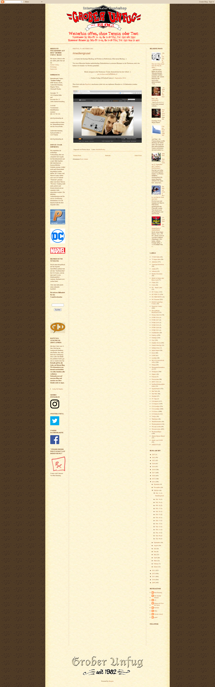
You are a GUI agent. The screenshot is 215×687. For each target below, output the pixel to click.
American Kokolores (158, 264)
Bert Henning (158, 592)
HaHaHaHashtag (100, 149)
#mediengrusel (81, 53)
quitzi (155, 617)
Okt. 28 (158, 505)
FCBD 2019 (155, 325)
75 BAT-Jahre (156, 257)
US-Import (155, 404)
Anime (154, 269)
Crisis (153, 285)
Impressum (53, 69)
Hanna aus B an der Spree (158, 604)
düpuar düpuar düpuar (158, 436)
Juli (155, 548)
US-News (155, 411)
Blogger (111, 681)
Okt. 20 (158, 517)
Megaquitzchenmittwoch (158, 368)
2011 (153, 576)
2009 (153, 582)
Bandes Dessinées (157, 274)
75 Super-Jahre (156, 259)
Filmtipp (154, 338)
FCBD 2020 (155, 327)
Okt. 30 (158, 499)
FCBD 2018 (155, 322)
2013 (153, 570)
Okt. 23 (158, 514)
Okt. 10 (158, 533)
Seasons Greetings (163, 112)
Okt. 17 (158, 520)
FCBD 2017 (155, 320)
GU (155, 600)
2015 (153, 479)
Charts (154, 282)
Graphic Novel (156, 343)
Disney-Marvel (156, 315)
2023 (153, 454)
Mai (155, 554)
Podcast (154, 377)
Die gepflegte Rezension (156, 311)
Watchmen (155, 419)
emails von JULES (157, 440)
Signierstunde (156, 388)
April (155, 558)
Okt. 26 (158, 511)
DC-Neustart (155, 299)
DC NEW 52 (155, 294)
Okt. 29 (158, 502)
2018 (153, 469)
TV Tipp (154, 399)
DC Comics (155, 292)
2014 (153, 482)
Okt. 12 (158, 527)
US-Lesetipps (156, 409)
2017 (153, 473)
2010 (153, 580)
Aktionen (154, 262)
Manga (154, 365)
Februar (156, 564)
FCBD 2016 (155, 317)
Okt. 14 (158, 524)
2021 (153, 460)
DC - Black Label (157, 287)
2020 (153, 463)
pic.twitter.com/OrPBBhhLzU (107, 74)
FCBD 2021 (155, 330)
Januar (156, 567)
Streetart (154, 396)
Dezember (157, 484)
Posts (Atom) (84, 159)
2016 (153, 475)
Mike (155, 611)
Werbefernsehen (156, 421)
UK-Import (155, 401)
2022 (153, 457)
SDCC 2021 (155, 382)
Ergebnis (88, 84)
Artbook (154, 271)
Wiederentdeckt (156, 424)
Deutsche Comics (157, 306)
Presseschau (155, 379)
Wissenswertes (156, 429)
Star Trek (154, 391)
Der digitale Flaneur (157, 596)
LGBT (154, 355)
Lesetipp (154, 358)
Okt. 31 (158, 493)
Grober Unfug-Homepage (54, 66)
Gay (153, 340)
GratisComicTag (156, 345)
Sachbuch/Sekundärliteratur (158, 385)
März (155, 561)
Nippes (154, 374)
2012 (153, 573)
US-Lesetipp (155, 406)
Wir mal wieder (156, 426)
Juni (155, 551)
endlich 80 (155, 444)
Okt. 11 (158, 529)
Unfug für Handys (57, 389)
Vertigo (154, 416)
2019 (153, 466)
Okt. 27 (158, 508)
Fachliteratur (155, 333)
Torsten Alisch (158, 614)
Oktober (156, 490)
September (157, 542)
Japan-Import (156, 350)
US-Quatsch (155, 414)
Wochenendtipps (156, 432)
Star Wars (154, 394)
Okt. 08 (158, 539)
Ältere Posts (138, 155)
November (157, 487)
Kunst (153, 353)
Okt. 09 (158, 536)
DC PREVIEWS (157, 297)
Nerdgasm (155, 371)
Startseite (107, 155)
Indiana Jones (156, 348)
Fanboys (154, 335)
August (156, 545)
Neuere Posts (77, 155)
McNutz (156, 608)
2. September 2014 (119, 78)
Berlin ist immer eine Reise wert (158, 279)
